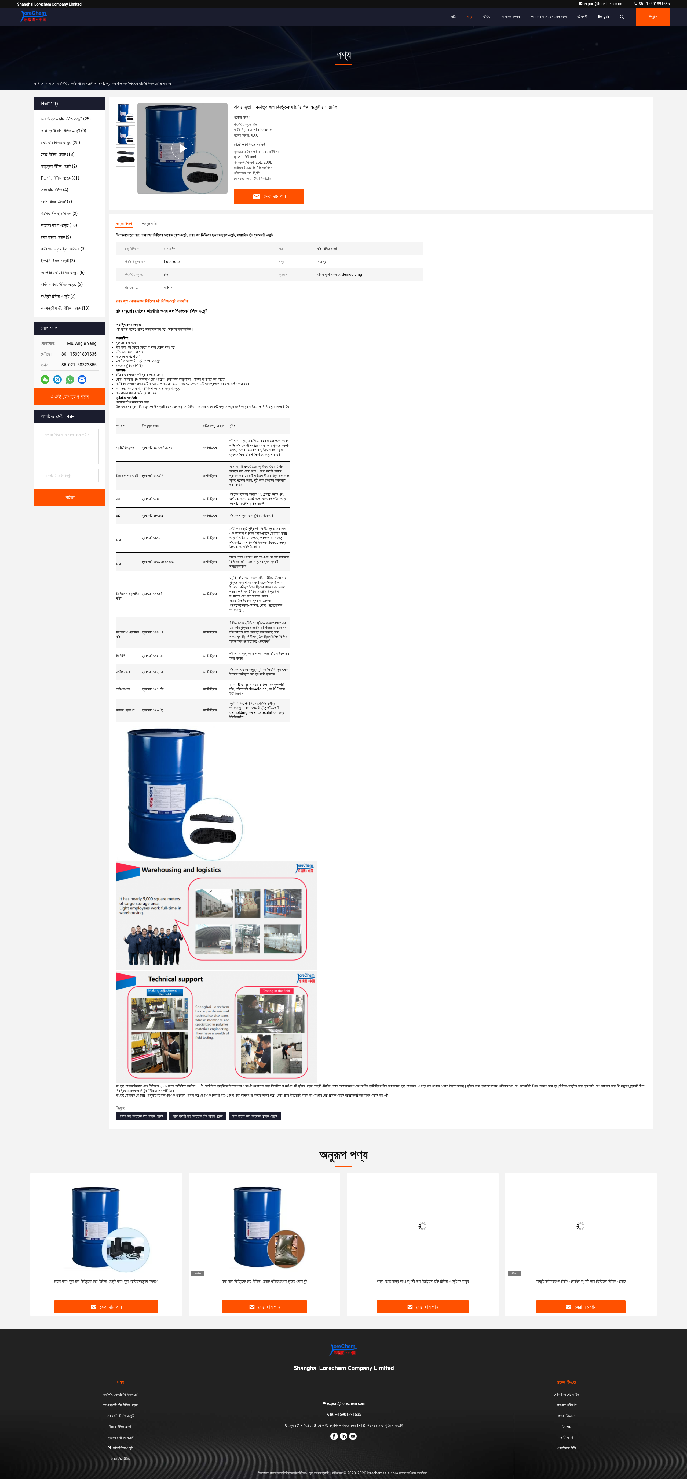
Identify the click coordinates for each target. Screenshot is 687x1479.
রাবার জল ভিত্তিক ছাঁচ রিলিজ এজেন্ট (141, 1116)
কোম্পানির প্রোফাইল (566, 1394)
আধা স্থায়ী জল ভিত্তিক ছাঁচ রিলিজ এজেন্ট (198, 1116)
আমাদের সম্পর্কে (510, 17)
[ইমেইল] (82, 379)
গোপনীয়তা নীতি (566, 1448)
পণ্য (469, 17)
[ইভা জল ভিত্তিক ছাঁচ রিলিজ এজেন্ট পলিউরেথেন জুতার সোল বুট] (107, 1226)
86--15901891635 (654, 4)
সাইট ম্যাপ (566, 1437)
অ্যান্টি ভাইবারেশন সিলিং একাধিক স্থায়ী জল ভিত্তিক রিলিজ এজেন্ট (423, 1281)
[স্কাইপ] (57, 379)
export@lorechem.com (603, 4)
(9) (63, 130)
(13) (57, 154)
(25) (66, 118)
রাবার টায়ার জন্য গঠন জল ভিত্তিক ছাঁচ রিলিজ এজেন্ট (581, 1281)
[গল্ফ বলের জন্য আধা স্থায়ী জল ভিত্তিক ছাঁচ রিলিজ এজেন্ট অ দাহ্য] (265, 1226)
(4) (54, 189)
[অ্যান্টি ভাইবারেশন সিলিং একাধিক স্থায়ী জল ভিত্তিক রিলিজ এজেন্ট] (423, 1226)
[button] (40, 1238)
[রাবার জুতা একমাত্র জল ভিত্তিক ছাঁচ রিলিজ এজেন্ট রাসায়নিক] (182, 148)
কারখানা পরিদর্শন (566, 1405)
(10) (59, 225)
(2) (59, 166)
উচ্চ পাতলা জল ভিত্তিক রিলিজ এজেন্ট (254, 1116)
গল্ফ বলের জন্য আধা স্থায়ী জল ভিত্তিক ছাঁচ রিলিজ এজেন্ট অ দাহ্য (265, 1281)
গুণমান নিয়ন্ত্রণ (566, 1416)
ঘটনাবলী (582, 17)
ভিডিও (487, 17)
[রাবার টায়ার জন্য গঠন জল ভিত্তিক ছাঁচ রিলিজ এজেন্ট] (582, 1226)
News (566, 1426)
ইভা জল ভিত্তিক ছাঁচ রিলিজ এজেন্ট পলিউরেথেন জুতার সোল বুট (107, 1281)
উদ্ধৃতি (653, 17)
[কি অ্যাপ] (69, 379)
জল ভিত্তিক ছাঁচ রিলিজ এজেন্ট (75, 83)
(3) (63, 249)
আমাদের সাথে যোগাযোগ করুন (549, 17)
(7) (56, 201)
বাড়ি (453, 17)
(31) (60, 178)
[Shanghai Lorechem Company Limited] (34, 16)
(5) (63, 272)
